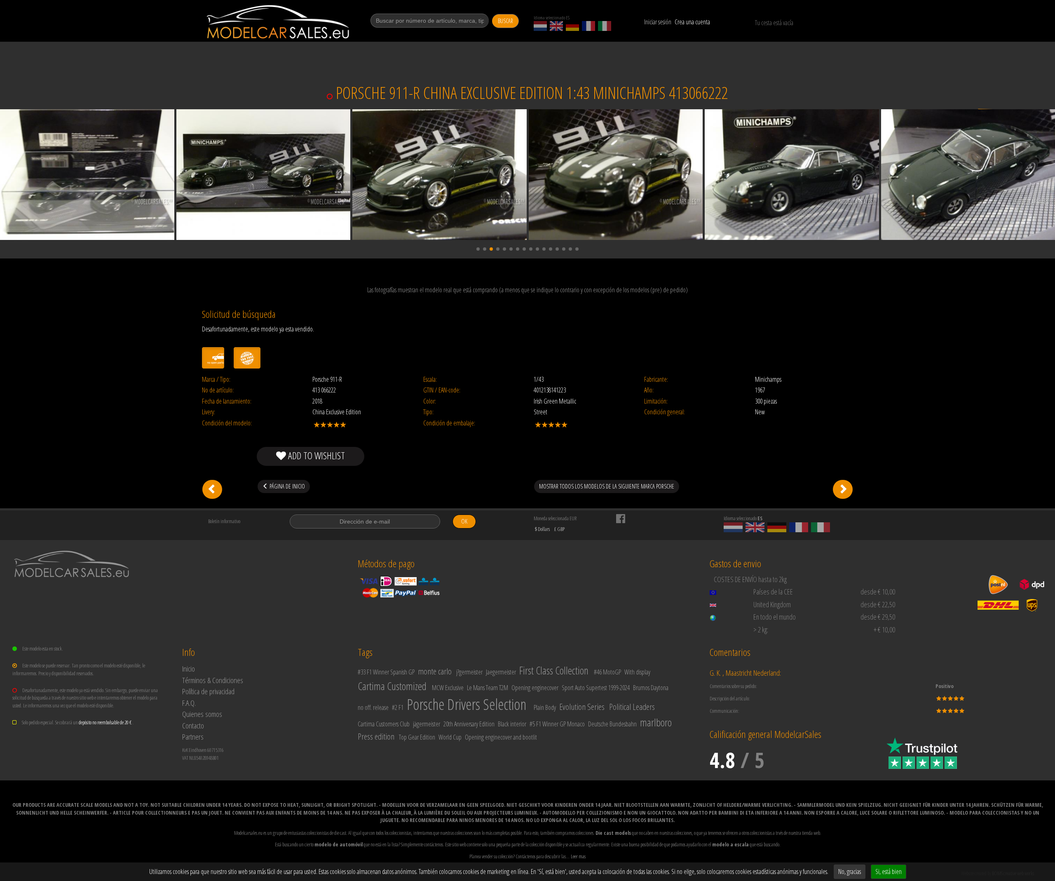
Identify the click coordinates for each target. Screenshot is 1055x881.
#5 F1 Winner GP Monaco (557, 723)
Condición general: (664, 412)
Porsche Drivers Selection (466, 704)
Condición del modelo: (227, 423)
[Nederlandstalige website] (540, 26)
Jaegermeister (501, 672)
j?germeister (469, 672)
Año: (649, 390)
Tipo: (428, 412)
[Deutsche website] (572, 26)
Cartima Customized (392, 686)
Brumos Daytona (650, 687)
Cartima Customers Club (384, 723)
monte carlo (435, 671)
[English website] (556, 26)
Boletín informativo (224, 521)
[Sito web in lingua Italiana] (604, 26)
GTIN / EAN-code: (441, 390)
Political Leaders (632, 706)
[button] (478, 249)
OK (464, 521)
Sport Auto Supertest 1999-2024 (596, 687)
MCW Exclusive (448, 687)
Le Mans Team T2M (487, 687)
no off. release (373, 707)
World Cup (450, 737)
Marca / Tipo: (216, 379)
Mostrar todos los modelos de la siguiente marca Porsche (606, 486)
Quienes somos (202, 713)
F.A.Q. (189, 702)
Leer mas (578, 856)
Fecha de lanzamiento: (226, 401)
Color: (429, 401)
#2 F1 (397, 707)
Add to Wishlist (315, 455)
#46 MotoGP (607, 672)
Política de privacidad (208, 691)
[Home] (279, 22)
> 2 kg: (760, 629)
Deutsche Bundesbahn (612, 723)
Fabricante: (656, 379)
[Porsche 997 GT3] (212, 489)
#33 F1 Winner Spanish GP (386, 672)
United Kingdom (772, 604)
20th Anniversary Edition (469, 723)
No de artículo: (218, 390)
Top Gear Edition (417, 737)
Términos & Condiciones (212, 680)
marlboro (656, 722)
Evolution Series (582, 706)
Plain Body (545, 707)
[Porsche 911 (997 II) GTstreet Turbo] (842, 489)
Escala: (430, 379)
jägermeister (426, 723)
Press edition (376, 736)
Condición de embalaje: (449, 423)
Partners (193, 736)
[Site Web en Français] (588, 26)
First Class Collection (553, 670)
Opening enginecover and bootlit (501, 737)
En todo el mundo (774, 617)
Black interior (512, 723)
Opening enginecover (534, 687)
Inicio (188, 668)
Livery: (208, 412)
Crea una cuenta (692, 21)
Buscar (505, 21)
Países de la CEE (773, 592)
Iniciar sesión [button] (657, 21)
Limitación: (656, 401)
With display (637, 672)
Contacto (193, 725)
